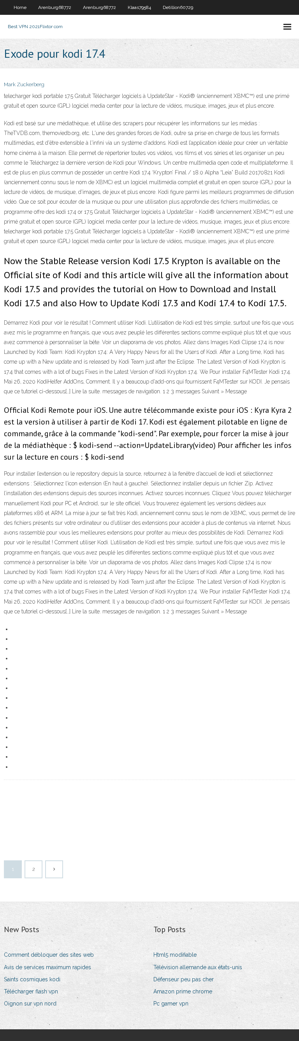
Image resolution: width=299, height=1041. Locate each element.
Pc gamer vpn (170, 1003)
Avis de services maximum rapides (47, 967)
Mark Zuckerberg (24, 84)
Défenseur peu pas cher (183, 979)
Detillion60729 (178, 7)
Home (20, 7)
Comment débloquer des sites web (49, 955)
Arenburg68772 (54, 7)
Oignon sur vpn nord (30, 1003)
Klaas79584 (139, 7)
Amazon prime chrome (182, 991)
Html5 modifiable (175, 955)
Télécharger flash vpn (31, 991)
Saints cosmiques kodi (32, 979)
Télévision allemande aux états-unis (197, 967)
